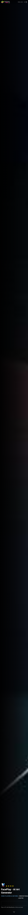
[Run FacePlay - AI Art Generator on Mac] (14, 903)
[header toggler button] (26, 2)
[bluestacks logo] (5, 2)
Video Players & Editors (9, 896)
